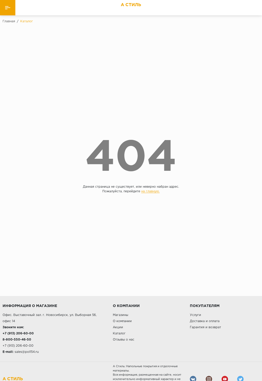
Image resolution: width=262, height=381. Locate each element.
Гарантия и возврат (205, 327)
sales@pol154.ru (27, 352)
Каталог (119, 333)
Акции (118, 327)
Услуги (195, 315)
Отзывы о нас (123, 339)
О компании (122, 321)
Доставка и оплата (205, 321)
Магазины (120, 315)
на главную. (150, 191)
